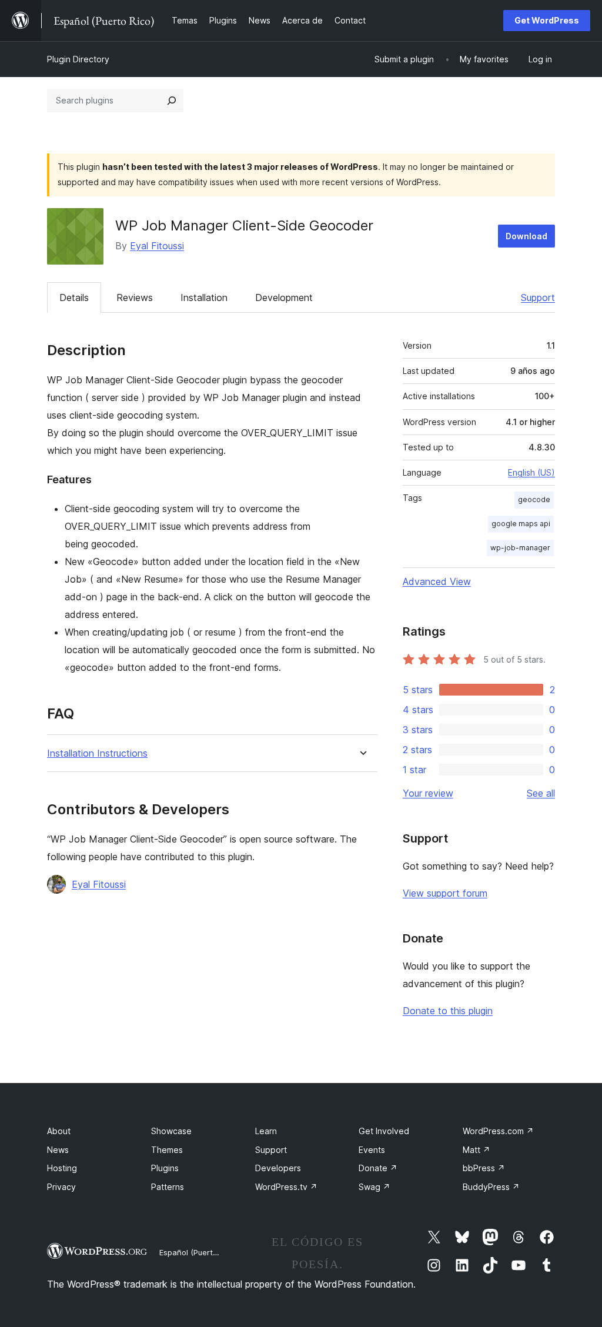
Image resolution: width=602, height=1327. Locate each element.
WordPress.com (498, 1131)
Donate (378, 1168)
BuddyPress (491, 1187)
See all (541, 793)
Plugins (165, 1168)
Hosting (62, 1168)
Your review (428, 793)
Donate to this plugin (448, 1011)
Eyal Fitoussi (157, 246)
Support (538, 297)
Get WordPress (546, 20)
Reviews (134, 297)
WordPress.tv (286, 1187)
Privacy (61, 1187)
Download (526, 236)
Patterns (167, 1187)
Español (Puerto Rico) (198, 1252)
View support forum (445, 893)
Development (284, 297)
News (58, 1150)
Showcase (171, 1131)
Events (372, 1150)
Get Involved (384, 1131)
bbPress (484, 1168)
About (59, 1131)
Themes (167, 1150)
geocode (534, 499)
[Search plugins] (171, 100)
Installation (204, 297)
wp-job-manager (520, 547)
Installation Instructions (97, 753)
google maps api (520, 523)
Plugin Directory (78, 59)
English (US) (531, 472)
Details (74, 297)
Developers (278, 1168)
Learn (266, 1131)
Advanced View (437, 581)
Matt (476, 1150)
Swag (374, 1187)
